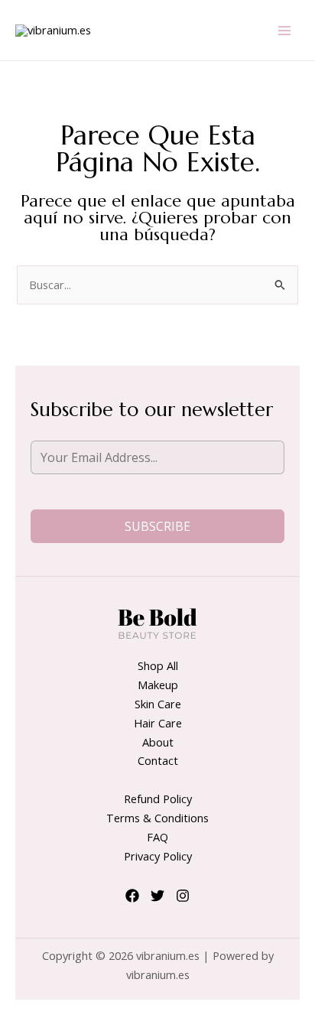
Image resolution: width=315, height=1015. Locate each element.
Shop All (158, 665)
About (158, 742)
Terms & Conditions (157, 817)
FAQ (157, 836)
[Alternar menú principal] (284, 30)
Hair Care (158, 722)
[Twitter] (157, 896)
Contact (158, 760)
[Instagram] (183, 896)
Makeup (158, 684)
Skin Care (158, 703)
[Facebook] (132, 896)
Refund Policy (158, 798)
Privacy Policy (158, 856)
